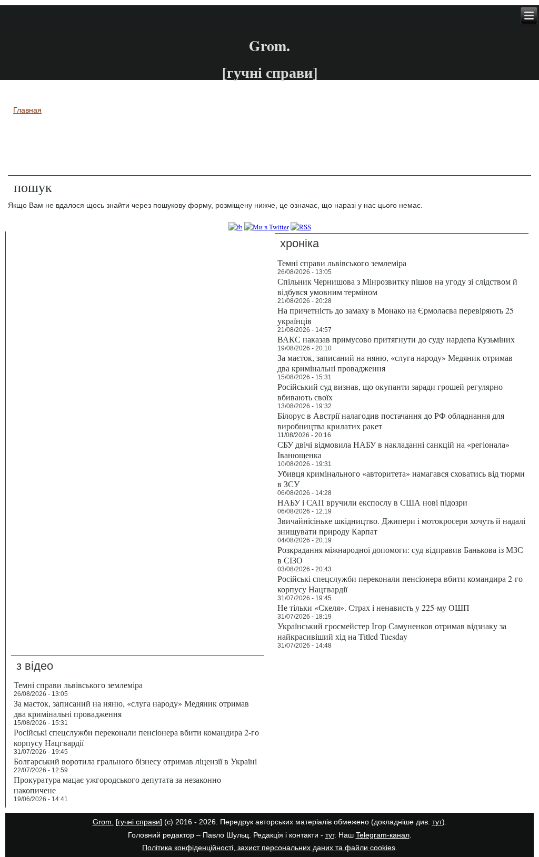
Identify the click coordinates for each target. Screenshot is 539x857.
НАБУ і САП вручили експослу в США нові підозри (372, 502)
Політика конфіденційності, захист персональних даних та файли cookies (268, 847)
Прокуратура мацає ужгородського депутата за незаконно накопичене (117, 784)
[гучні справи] (139, 822)
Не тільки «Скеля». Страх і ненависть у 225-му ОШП (373, 607)
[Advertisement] (269, 146)
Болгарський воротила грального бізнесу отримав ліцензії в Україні (135, 761)
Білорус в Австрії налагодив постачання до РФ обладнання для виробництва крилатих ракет (390, 420)
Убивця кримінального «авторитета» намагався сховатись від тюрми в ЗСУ (401, 478)
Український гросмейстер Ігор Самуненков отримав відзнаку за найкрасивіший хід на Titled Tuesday (391, 631)
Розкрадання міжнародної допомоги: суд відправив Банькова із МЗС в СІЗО (400, 555)
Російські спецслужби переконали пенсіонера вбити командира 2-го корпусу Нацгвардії (400, 583)
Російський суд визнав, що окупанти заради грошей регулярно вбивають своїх (390, 391)
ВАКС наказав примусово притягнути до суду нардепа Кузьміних (396, 339)
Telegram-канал (383, 835)
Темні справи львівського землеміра (78, 684)
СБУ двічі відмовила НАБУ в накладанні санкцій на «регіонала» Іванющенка (393, 449)
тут (437, 822)
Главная (27, 110)
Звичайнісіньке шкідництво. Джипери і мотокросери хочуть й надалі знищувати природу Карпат (401, 526)
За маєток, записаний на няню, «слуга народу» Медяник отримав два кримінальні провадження (395, 363)
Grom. (269, 45)
